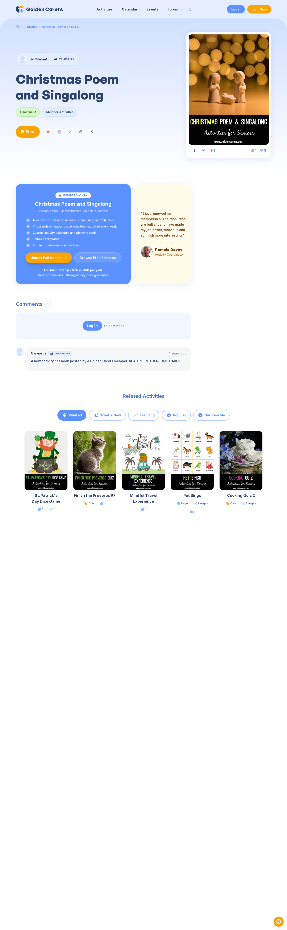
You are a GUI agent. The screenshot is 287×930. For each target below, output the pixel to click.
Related (75, 415)
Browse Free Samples (98, 258)
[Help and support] (279, 922)
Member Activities (60, 112)
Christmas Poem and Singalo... (61, 26)
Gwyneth (38, 353)
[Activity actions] (67, 438)
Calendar (129, 9)
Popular (179, 415)
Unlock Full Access (46, 258)
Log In (92, 326)
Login (235, 9)
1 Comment (28, 112)
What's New (110, 415)
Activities (104, 9)
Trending (147, 415)
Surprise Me (215, 415)
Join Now (259, 9)
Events (152, 9)
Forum (173, 9)
